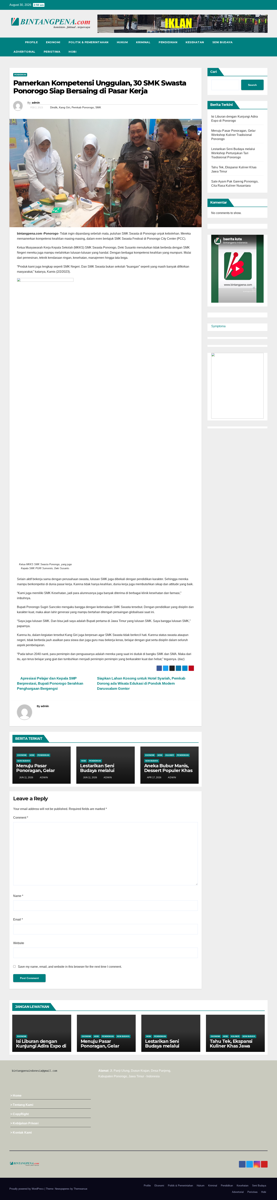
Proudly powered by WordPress (26, 1188)
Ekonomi (53, 42)
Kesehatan (195, 42)
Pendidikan (168, 42)
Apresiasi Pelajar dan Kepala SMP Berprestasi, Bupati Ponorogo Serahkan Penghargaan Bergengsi (50, 683)
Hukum (122, 42)
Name (18, 895)
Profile (31, 42)
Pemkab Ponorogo (83, 107)
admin (36, 102)
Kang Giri (64, 107)
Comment (20, 817)
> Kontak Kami (21, 1132)
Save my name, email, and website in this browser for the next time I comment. (70, 966)
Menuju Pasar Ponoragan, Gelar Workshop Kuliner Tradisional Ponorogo (40, 773)
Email (18, 919)
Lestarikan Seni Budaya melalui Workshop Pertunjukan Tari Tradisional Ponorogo (233, 153)
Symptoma (218, 326)
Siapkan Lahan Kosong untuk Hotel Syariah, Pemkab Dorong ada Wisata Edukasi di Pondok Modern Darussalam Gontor (141, 683)
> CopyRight (19, 1114)
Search (252, 84)
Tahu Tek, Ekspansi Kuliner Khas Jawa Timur (231, 1045)
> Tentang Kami (21, 1104)
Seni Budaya (222, 42)
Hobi (72, 51)
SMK (98, 107)
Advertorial (24, 51)
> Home (15, 1095)
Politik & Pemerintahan (89, 42)
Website (18, 943)
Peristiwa (52, 51)
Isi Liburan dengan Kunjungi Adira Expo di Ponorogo (41, 1045)
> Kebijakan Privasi (24, 1123)
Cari (213, 72)
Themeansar (80, 1188)
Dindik (53, 107)
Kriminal (143, 42)
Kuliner (169, 755)
